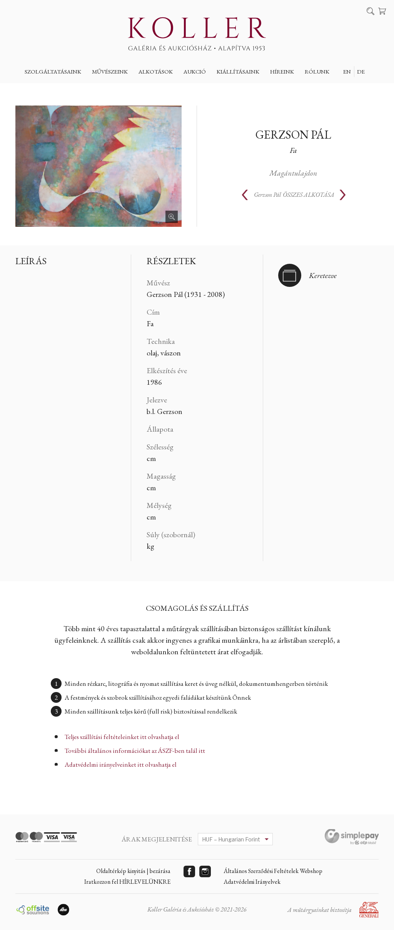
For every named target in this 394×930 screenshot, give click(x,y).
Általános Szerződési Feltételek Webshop (273, 871)
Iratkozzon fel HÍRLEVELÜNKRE (127, 882)
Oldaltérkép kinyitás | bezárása (133, 871)
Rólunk (317, 71)
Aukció (195, 71)
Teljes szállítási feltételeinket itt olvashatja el (122, 736)
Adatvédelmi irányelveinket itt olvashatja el (121, 764)
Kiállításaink (238, 71)
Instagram (205, 871)
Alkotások (156, 71)
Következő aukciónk (221, 89)
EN (347, 71)
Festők (108, 89)
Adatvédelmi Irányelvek (252, 882)
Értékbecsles (50, 89)
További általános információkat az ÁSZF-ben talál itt (135, 750)
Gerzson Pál (293, 134)
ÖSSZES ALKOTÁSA (294, 195)
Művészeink (110, 71)
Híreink (282, 71)
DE (361, 71)
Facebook (189, 871)
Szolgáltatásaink (53, 71)
